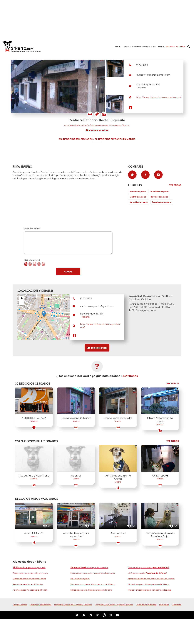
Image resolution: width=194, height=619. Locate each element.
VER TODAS (175, 185)
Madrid (86, 316)
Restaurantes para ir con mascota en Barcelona (92, 573)
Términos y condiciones (40, 604)
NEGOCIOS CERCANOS (97, 347)
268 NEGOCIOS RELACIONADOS (76, 139)
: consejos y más (29, 567)
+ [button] (22, 298)
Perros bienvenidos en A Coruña (28, 584)
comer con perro (138, 191)
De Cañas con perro (79, 578)
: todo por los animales (89, 567)
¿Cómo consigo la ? (147, 573)
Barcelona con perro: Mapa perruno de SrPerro (92, 584)
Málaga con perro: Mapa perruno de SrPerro (91, 589)
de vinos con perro (159, 196)
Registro (170, 46)
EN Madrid (129, 139)
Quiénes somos (20, 604)
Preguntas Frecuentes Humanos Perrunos (73, 604)
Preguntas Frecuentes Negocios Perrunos (114, 604)
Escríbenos (130, 376)
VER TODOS (172, 383)
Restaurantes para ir (148, 567)
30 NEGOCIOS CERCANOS (109, 139)
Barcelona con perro (162, 202)
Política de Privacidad (146, 604)
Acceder (180, 46)
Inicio (118, 46)
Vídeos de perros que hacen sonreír (29, 578)
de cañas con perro (159, 191)
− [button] (22, 303)
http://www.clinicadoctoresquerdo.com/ (158, 97)
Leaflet (65, 337)
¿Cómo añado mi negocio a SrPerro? (30, 589)
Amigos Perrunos (141, 46)
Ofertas (127, 46)
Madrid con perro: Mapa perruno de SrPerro (148, 584)
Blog (153, 46)
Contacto (176, 604)
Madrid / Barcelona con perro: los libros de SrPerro (151, 578)
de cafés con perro (139, 202)
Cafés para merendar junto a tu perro (30, 573)
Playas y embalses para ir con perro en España (149, 589)
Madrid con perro (138, 196)
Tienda (161, 46)
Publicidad (164, 604)
